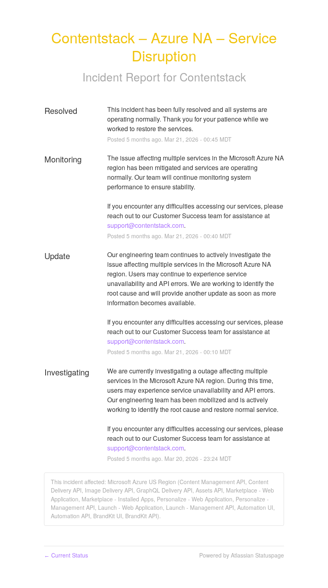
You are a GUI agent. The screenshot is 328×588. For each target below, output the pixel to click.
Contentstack (213, 77)
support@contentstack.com (145, 225)
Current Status (66, 555)
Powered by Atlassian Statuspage (241, 555)
